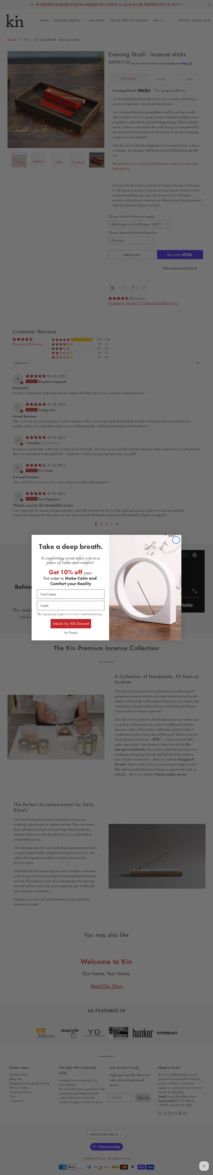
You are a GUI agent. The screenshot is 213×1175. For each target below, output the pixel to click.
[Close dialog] (176, 540)
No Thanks (71, 632)
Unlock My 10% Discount (71, 623)
